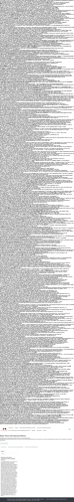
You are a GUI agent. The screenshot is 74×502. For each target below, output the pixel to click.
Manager (29, 500)
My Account (34, 500)
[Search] (72, 429)
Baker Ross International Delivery (13, 436)
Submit (38, 500)
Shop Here (9, 499)
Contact (13, 499)
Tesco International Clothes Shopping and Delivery (17, 500)
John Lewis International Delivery (37, 499)
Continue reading (4, 443)
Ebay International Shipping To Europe (23, 499)
